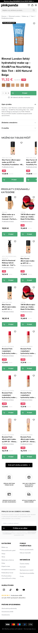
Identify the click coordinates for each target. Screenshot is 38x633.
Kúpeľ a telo (6, 566)
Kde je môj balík (25, 553)
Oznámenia (6, 615)
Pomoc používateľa (26, 549)
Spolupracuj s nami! (26, 570)
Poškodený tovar (7, 572)
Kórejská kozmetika (8, 569)
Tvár (32, 16)
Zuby (3, 563)
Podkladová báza (7, 18)
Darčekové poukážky (27, 573)
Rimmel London (14, 16)
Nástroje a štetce (8, 560)
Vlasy (3, 553)
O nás (22, 576)
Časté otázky (24, 563)
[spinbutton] (6, 93)
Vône (3, 557)
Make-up (25, 16)
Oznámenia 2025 (7, 611)
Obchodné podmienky (9, 608)
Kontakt (23, 567)
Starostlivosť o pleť (8, 550)
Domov (5, 16)
